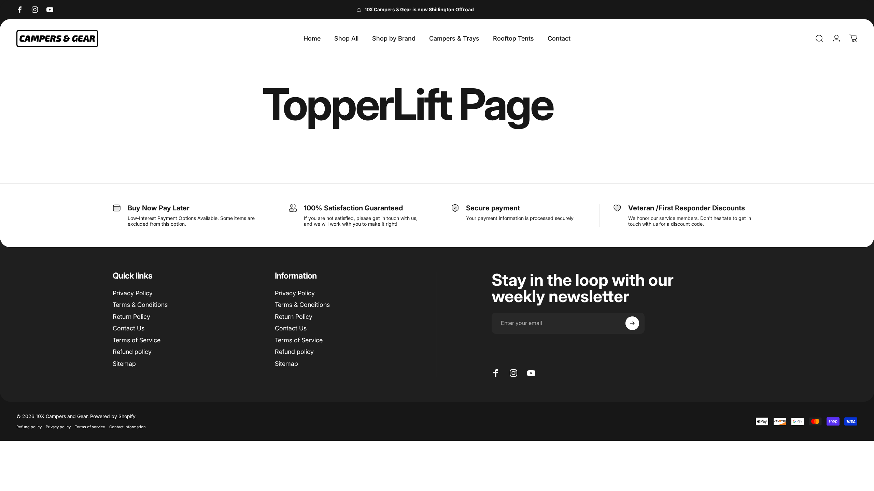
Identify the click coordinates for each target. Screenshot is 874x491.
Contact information (127, 427)
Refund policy (132, 351)
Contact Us (128, 328)
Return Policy (131, 316)
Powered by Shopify (113, 416)
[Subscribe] (632, 323)
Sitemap (124, 363)
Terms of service (90, 427)
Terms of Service (136, 340)
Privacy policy (58, 427)
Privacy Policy (133, 293)
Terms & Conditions (140, 304)
